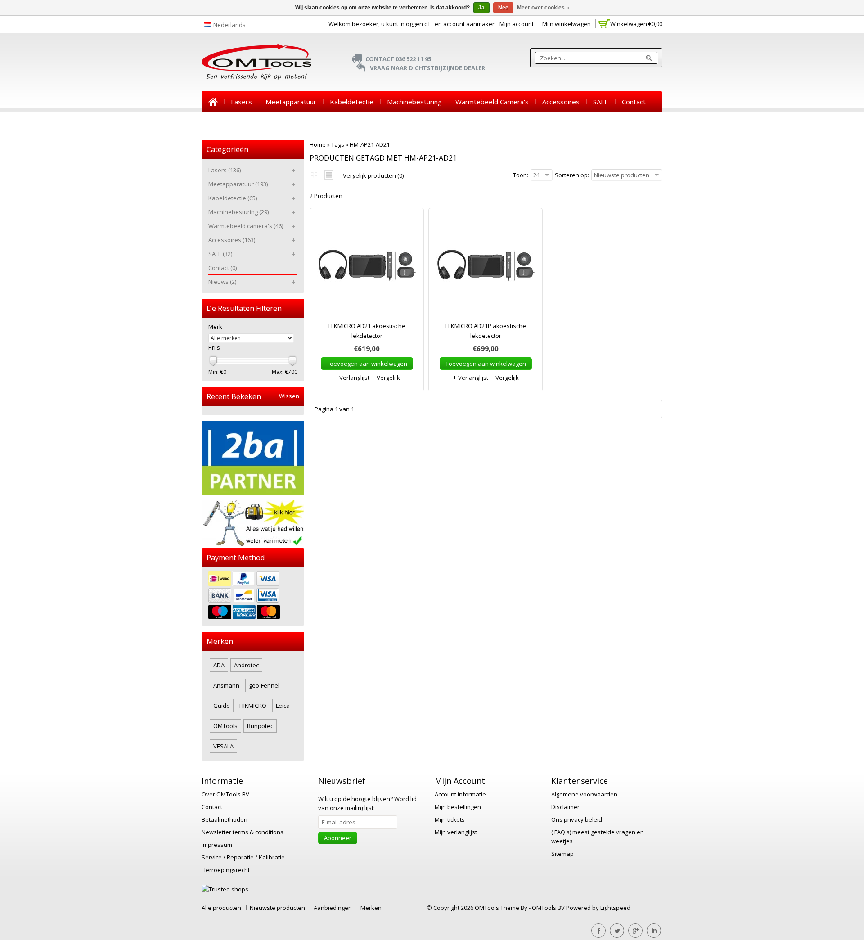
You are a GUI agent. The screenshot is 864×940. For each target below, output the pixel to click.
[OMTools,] (256, 62)
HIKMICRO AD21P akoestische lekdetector (486, 331)
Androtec (246, 665)
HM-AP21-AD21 (370, 144)
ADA (219, 665)
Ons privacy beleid (576, 819)
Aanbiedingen (333, 908)
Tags (337, 144)
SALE (600, 101)
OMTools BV (549, 908)
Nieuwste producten (277, 908)
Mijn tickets (450, 819)
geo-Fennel (264, 685)
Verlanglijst (353, 377)
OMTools (225, 726)
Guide (221, 706)
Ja (481, 7)
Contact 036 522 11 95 (398, 59)
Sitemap (562, 854)
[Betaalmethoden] (253, 596)
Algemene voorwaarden (584, 794)
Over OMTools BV (225, 794)
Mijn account (517, 24)
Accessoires (561, 101)
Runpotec (260, 726)
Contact (634, 101)
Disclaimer (565, 807)
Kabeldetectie (352, 101)
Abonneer (337, 838)
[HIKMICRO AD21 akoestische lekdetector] (366, 269)
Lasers (241, 101)
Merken (371, 908)
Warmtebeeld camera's (492, 101)
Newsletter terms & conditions (243, 832)
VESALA (223, 746)
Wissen (289, 396)
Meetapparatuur (291, 101)
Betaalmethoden (225, 819)
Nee (503, 7)
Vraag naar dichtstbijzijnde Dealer (427, 68)
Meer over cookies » (543, 7)
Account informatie (460, 794)
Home (213, 101)
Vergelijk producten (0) (373, 175)
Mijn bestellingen (458, 807)
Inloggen (411, 24)
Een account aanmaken (464, 24)
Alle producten (221, 908)
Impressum (217, 845)
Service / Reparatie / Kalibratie (243, 857)
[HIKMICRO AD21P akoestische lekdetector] (485, 269)
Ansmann (226, 685)
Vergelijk (387, 377)
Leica (283, 706)
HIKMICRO (252, 706)
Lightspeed (615, 908)
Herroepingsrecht (226, 870)
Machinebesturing (414, 101)
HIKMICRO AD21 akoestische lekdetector (366, 331)
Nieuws (219, 123)
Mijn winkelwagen (566, 24)
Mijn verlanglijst (456, 832)
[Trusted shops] (225, 889)
